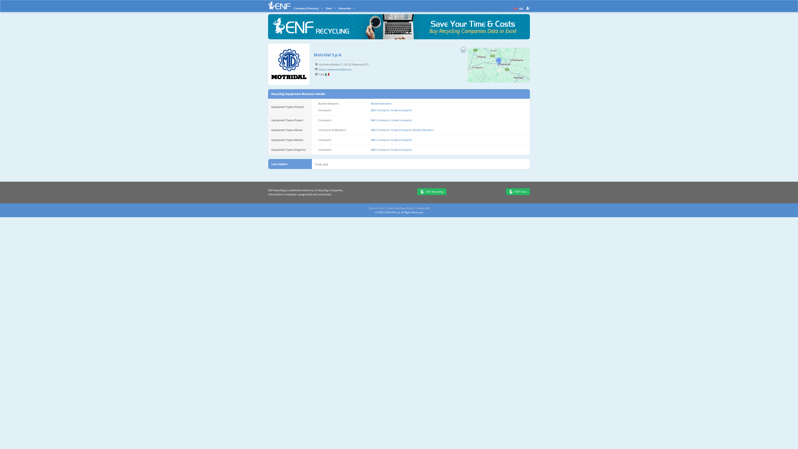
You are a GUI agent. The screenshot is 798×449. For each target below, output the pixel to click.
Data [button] (329, 8)
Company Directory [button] (306, 8)
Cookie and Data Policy (400, 208)
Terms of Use (376, 208)
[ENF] (279, 5)
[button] (517, 8)
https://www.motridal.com (335, 69)
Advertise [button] (345, 8)
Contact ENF (423, 208)
